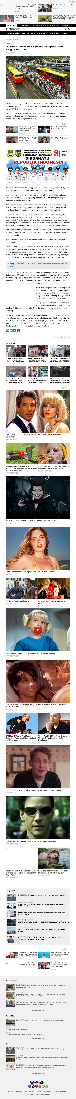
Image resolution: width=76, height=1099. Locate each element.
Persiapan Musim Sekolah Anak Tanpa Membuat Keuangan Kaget (39, 1021)
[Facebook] (29, 1086)
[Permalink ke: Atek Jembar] (7, 53)
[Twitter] (33, 1086)
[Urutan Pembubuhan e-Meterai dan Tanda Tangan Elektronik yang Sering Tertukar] (11, 913)
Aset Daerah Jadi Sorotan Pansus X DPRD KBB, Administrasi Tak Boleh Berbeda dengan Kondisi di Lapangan (41, 995)
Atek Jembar (12, 52)
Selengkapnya (37, 1010)
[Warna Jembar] (15, 29)
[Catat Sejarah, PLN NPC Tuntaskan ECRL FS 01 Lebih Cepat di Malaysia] (11, 897)
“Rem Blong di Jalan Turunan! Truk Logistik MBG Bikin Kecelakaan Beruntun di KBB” (60, 380)
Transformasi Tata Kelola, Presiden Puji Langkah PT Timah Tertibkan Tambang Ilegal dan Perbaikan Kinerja (42, 938)
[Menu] (7, 29)
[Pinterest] (36, 1086)
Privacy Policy (28, 1092)
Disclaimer (47, 1092)
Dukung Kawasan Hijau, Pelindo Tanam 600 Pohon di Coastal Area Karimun (41, 930)
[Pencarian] (69, 29)
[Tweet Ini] (57, 337)
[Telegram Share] (65, 337)
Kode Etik (18, 1092)
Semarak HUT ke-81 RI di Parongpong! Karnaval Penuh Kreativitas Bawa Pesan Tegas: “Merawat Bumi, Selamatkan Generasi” (41, 1003)
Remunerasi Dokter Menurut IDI (17, 1029)
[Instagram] (39, 1086)
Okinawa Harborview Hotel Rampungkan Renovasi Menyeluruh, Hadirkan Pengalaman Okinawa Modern (42, 1058)
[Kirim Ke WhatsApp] (69, 337)
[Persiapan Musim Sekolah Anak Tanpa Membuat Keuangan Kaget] (10, 1022)
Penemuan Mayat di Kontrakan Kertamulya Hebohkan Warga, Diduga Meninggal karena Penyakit (37, 360)
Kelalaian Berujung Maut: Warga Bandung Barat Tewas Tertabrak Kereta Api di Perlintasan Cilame (15, 360)
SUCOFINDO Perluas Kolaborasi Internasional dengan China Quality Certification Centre (41, 905)
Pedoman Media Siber (60, 1092)
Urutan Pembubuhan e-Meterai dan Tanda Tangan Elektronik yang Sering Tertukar (41, 913)
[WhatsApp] (43, 1086)
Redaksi (38, 1092)
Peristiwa (8, 43)
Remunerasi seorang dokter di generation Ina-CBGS (24, 1034)
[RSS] (46, 1086)
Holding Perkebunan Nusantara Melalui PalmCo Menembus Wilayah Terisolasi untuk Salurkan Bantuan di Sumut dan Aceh (38, 380)
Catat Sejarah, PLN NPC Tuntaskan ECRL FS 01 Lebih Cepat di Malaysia (42, 896)
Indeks (10, 1092)
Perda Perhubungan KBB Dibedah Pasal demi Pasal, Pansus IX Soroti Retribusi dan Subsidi (40, 986)
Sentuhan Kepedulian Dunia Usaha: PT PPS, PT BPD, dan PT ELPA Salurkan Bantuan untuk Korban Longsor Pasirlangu (60, 360)
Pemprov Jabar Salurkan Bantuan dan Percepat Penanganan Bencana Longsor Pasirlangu (14, 380)
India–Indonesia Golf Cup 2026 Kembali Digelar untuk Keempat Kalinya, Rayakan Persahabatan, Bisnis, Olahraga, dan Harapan (41, 1066)
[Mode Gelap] (66, 29)
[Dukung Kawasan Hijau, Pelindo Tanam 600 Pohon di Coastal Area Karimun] (11, 930)
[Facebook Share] (54, 337)
